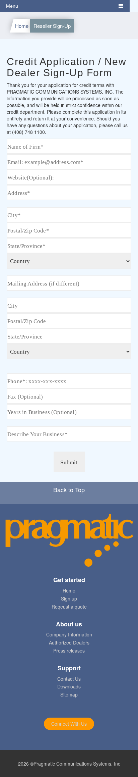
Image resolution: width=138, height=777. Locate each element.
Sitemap (69, 694)
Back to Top (69, 489)
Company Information (69, 634)
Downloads (69, 686)
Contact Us (69, 678)
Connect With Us (69, 723)
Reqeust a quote (69, 606)
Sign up (69, 598)
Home (21, 25)
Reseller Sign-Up (52, 25)
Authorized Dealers (69, 642)
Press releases (69, 650)
